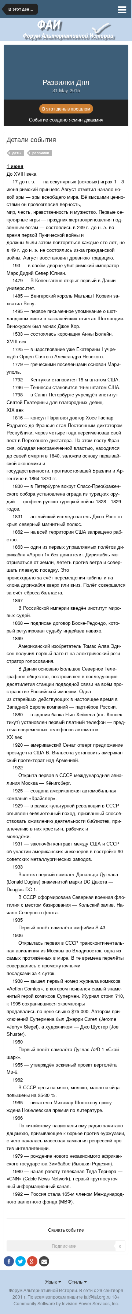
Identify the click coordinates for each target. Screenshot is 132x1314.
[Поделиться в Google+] (32, 1261)
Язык (51, 1281)
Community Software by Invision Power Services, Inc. (66, 1303)
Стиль (76, 1281)
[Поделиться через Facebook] (9, 1261)
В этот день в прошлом (66, 108)
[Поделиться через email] (44, 1261)
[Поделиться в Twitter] (20, 1261)
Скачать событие (66, 1230)
